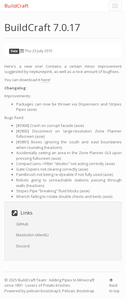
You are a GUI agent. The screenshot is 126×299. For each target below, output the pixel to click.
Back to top (114, 288)
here (45, 79)
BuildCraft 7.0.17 (42, 27)
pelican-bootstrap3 (43, 290)
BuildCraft (16, 5)
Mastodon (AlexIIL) (32, 234)
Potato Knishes (56, 285)
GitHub (22, 224)
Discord (23, 246)
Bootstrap (85, 290)
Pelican (68, 290)
